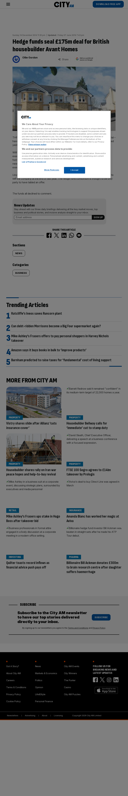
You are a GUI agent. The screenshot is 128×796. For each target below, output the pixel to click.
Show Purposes (51, 170)
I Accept (75, 170)
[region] (64, 144)
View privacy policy (37, 145)
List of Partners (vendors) (34, 162)
